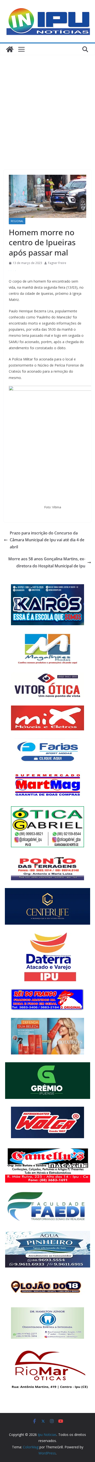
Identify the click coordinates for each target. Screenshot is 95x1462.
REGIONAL (17, 221)
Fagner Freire (57, 263)
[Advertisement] (47, 105)
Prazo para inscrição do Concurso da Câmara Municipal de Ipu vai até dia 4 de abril (47, 540)
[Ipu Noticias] (10, 49)
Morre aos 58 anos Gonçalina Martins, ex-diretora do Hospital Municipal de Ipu (46, 562)
